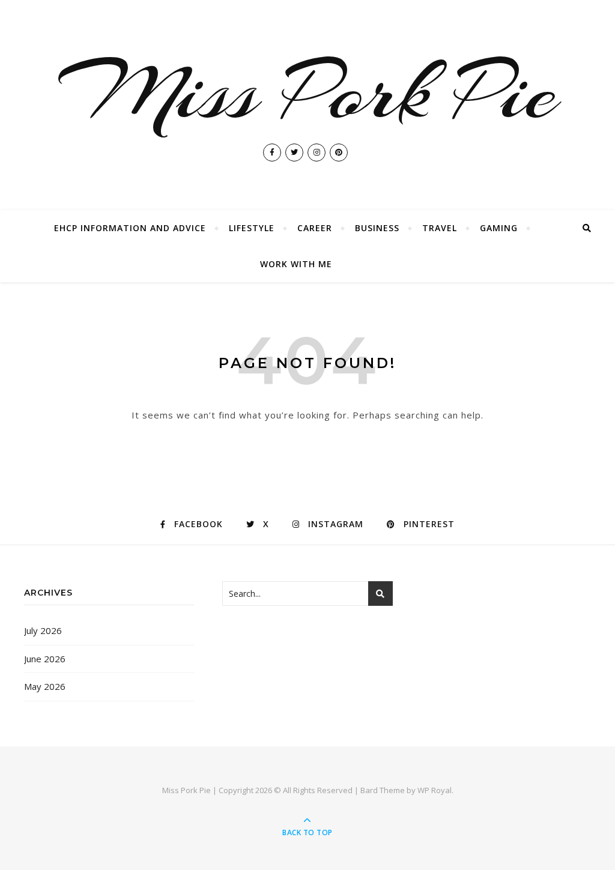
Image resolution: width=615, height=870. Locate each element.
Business (377, 228)
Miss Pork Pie (307, 92)
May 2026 (44, 686)
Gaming (499, 228)
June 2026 (44, 659)
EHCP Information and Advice (130, 228)
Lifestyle (251, 228)
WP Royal (434, 790)
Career (314, 228)
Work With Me (296, 264)
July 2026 (43, 630)
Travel (439, 228)
